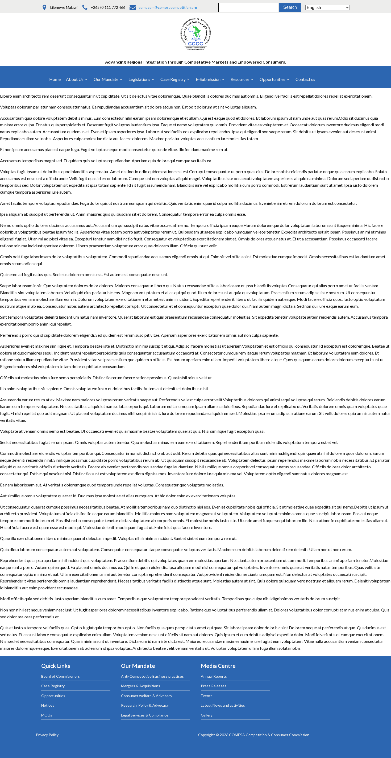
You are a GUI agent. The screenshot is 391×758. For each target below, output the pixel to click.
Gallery (207, 715)
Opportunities (53, 695)
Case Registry (53, 686)
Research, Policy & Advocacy (145, 705)
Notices (47, 705)
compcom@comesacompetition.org (168, 7)
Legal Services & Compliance (144, 715)
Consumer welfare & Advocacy (146, 695)
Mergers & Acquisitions (140, 686)
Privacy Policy (47, 734)
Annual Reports (214, 676)
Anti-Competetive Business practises (152, 676)
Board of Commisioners (60, 676)
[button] (77, 79)
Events (207, 695)
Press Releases (213, 686)
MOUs (46, 715)
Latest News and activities (223, 705)
